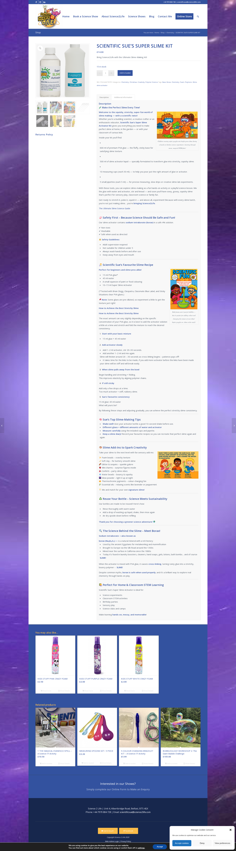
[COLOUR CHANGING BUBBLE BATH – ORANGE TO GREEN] (2, 425)
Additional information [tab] (123, 97)
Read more (46, 691)
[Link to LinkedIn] (44, 2)
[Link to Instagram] (40, 2)
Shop (38, 32)
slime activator (102, 85)
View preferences (222, 843)
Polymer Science (151, 82)
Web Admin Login (112, 841)
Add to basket (125, 73)
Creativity (141, 82)
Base (164, 82)
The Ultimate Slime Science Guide (114, 208)
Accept (160, 846)
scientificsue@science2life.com (135, 812)
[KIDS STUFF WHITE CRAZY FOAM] (234, 425)
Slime (195, 82)
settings (141, 848)
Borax (169, 82)
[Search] (198, 16)
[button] (230, 829)
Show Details (65, 691)
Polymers (188, 82)
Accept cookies (182, 843)
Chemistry (125, 82)
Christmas (133, 82)
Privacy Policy (126, 841)
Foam (182, 82)
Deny (202, 843)
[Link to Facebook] (36, 2)
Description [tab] (104, 97)
